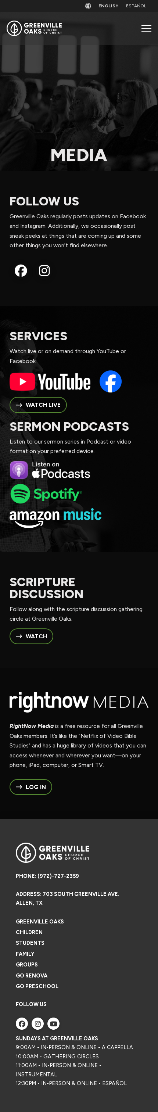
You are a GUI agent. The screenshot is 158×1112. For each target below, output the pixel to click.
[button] (146, 28)
